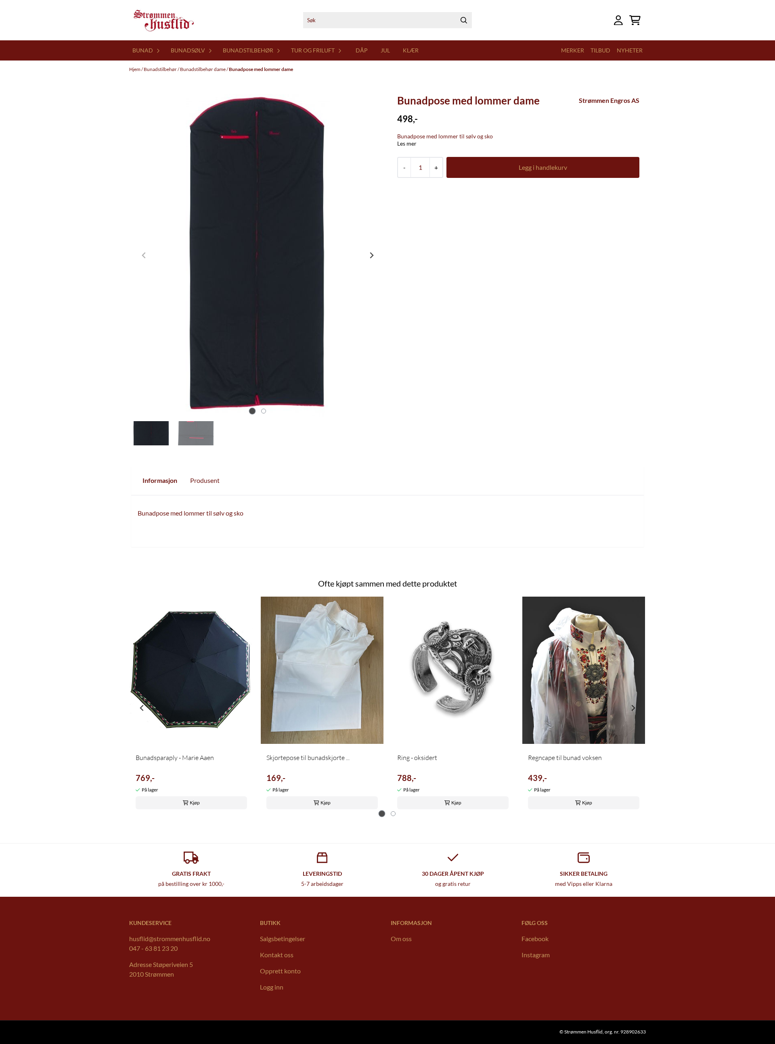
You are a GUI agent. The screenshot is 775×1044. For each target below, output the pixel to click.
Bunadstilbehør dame (203, 69)
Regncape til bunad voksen (565, 758)
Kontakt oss (276, 954)
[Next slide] (371, 255)
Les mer (407, 143)
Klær (411, 50)
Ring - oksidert (417, 758)
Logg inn (271, 987)
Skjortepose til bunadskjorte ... (308, 758)
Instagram (536, 954)
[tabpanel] (191, 705)
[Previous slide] (144, 255)
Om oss (401, 938)
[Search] (464, 20)
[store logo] (163, 20)
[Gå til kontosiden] (618, 20)
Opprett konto (280, 971)
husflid (139, 938)
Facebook (535, 938)
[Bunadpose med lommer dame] (258, 255)
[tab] (252, 410)
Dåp (362, 50)
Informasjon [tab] (159, 480)
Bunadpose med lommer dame (261, 69)
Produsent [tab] (205, 480)
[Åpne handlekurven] (635, 20)
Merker (572, 50)
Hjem (135, 69)
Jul (385, 50)
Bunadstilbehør (161, 69)
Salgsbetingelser (282, 938)
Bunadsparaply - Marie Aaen (175, 758)
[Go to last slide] (142, 708)
